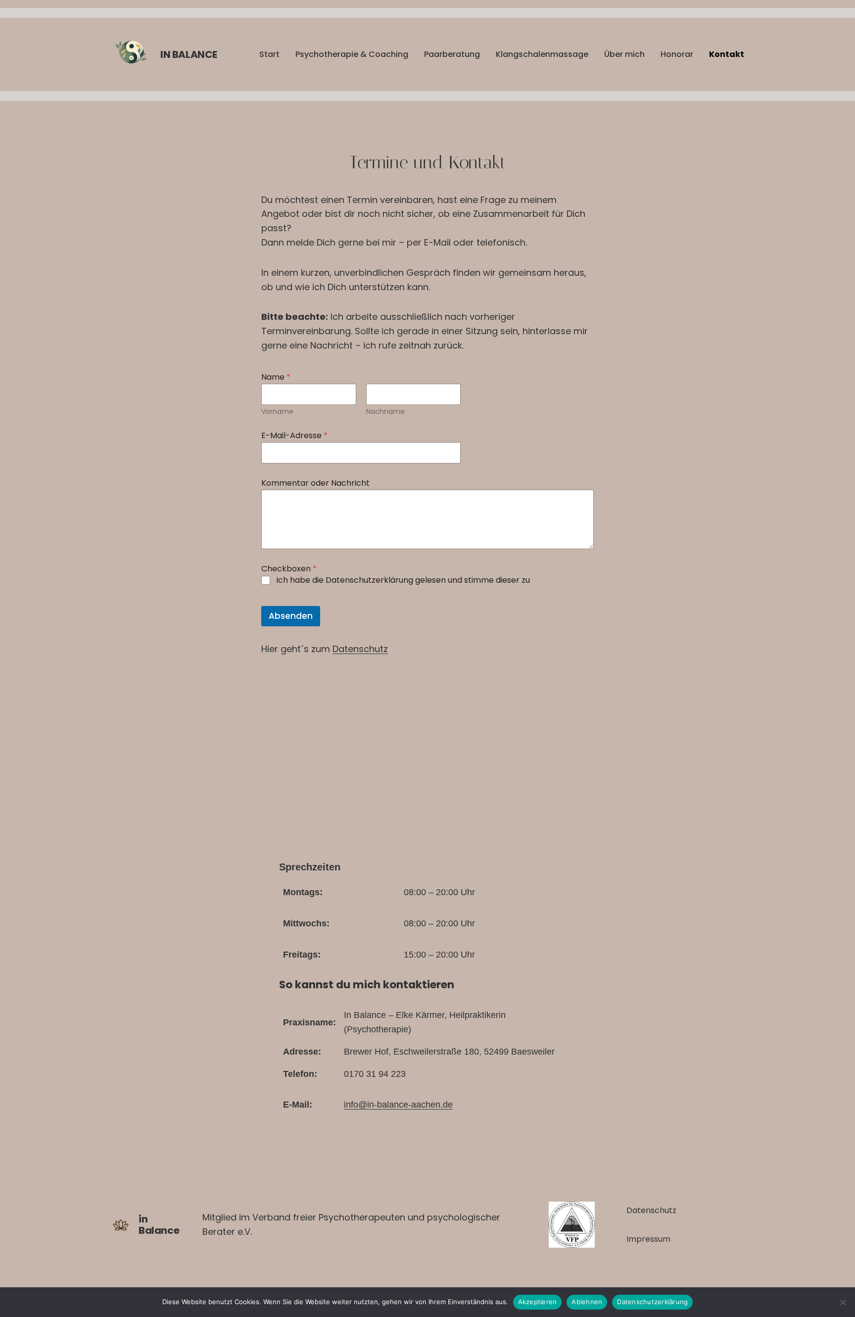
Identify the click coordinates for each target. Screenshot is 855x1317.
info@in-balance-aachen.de (398, 1105)
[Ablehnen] (843, 1302)
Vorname (277, 411)
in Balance (188, 54)
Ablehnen (586, 1302)
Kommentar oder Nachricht (315, 483)
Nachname (385, 411)
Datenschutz (360, 649)
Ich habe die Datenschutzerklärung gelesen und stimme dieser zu (403, 580)
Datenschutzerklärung (652, 1302)
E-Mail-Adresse (294, 435)
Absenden (291, 616)
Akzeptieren (537, 1302)
